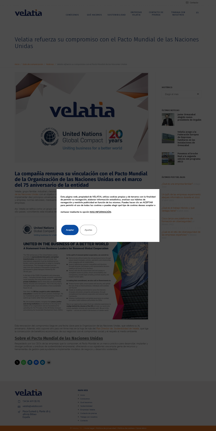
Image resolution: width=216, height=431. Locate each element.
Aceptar (70, 229)
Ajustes (88, 229)
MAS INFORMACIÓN (100, 211)
